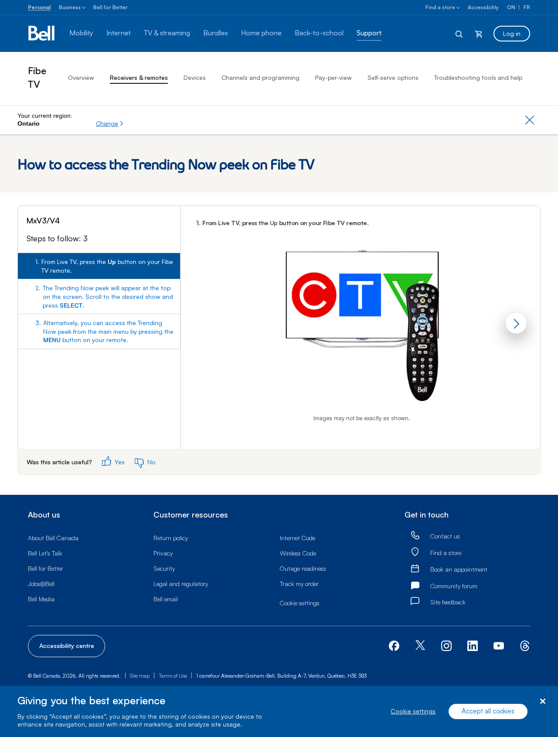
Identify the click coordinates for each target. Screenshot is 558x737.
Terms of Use (173, 675)
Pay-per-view (333, 77)
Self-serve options (392, 77)
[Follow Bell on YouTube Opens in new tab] (498, 645)
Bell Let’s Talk (45, 553)
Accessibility (483, 7)
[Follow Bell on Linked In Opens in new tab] (472, 645)
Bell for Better (110, 7)
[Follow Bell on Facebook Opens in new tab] (394, 645)
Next (516, 323)
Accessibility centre (66, 645)
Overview (81, 77)
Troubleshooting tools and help (478, 77)
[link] (415, 535)
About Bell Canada (53, 538)
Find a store (440, 7)
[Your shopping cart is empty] (478, 33)
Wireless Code (298, 553)
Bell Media (41, 599)
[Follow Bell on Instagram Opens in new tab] (446, 646)
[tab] (99, 266)
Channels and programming (260, 77)
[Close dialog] (542, 701)
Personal (39, 7)
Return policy (170, 538)
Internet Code (297, 538)
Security (164, 568)
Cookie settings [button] (300, 603)
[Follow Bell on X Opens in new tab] (420, 646)
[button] (110, 123)
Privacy (163, 553)
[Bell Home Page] (42, 33)
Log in (512, 33)
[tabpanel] (360, 327)
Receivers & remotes (139, 77)
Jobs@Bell (41, 583)
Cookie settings (413, 711)
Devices (195, 77)
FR (527, 7)
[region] (279, 711)
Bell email (165, 599)
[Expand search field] (459, 33)
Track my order (299, 583)
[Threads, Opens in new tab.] (525, 645)
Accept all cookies (488, 711)
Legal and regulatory (180, 583)
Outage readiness (303, 568)
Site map (140, 675)
